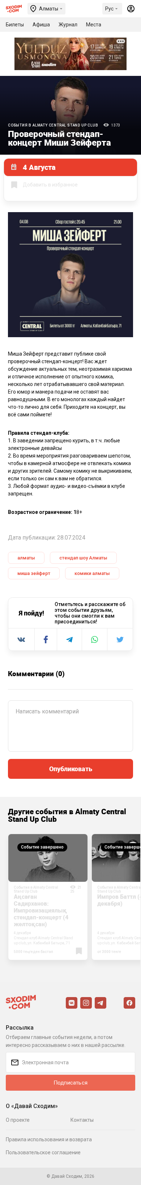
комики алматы (92, 573)
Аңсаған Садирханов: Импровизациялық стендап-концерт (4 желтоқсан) (41, 910)
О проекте (18, 1120)
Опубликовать (70, 768)
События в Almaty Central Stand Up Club (53, 125)
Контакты (82, 1120)
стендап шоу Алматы (83, 558)
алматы (26, 558)
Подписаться (70, 1082)
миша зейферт (33, 573)
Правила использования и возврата (49, 1139)
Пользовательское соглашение (43, 1152)
